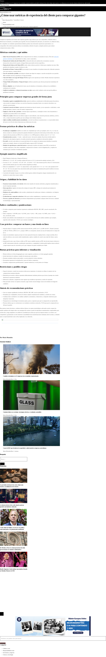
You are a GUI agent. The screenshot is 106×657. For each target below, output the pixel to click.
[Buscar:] (13, 459)
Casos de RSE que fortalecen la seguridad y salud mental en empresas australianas (24, 448)
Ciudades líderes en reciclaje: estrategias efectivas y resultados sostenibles (22, 412)
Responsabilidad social (5, 12)
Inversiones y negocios (8, 581)
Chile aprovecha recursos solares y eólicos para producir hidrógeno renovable (39, 5)
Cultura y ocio (6, 579)
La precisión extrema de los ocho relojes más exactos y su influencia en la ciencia (53, 3)
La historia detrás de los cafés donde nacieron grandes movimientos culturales (23, 593)
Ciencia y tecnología (8, 577)
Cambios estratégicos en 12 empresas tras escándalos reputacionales (16, 3)
